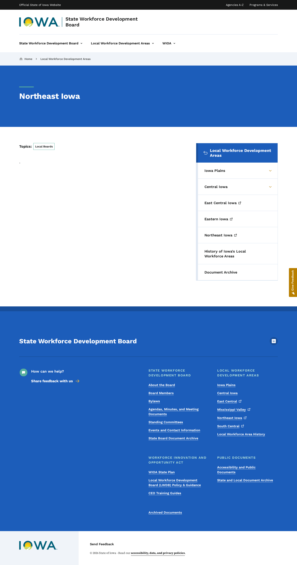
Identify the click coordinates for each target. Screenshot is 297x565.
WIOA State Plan (161, 472)
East (227, 401)
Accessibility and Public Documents (236, 469)
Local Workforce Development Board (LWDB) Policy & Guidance (174, 482)
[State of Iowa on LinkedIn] (274, 344)
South (228, 426)
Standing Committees (165, 422)
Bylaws (154, 401)
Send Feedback (102, 544)
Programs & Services (264, 4)
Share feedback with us (52, 381)
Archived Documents (165, 512)
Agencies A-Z (235, 4)
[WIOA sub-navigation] (174, 43)
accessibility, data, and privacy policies (158, 553)
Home (28, 59)
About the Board (161, 385)
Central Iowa (227, 393)
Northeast (229, 418)
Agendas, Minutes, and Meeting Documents (173, 411)
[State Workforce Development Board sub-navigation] (81, 43)
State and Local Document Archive (245, 480)
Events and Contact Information (174, 430)
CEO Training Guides (164, 493)
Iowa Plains (226, 385)
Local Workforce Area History (241, 434)
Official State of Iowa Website (40, 4)
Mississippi (231, 409)
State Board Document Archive (173, 438)
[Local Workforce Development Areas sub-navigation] (153, 43)
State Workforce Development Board (101, 22)
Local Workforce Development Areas (65, 59)
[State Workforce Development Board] (39, 22)
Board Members (161, 393)
